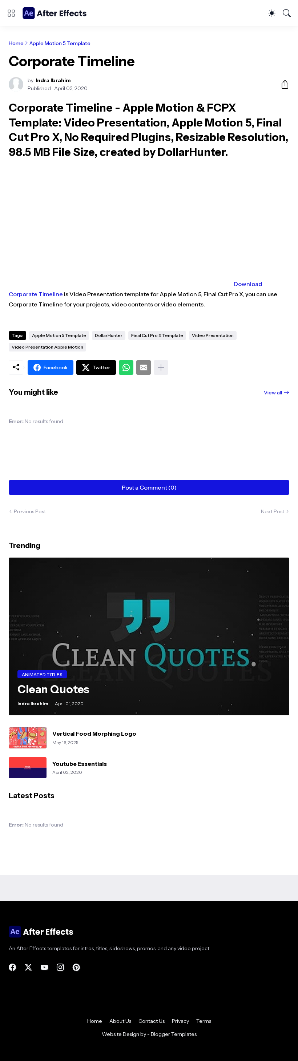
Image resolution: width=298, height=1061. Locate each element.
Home (16, 43)
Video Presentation (213, 335)
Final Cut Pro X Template (157, 335)
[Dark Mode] (271, 13)
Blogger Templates (174, 1034)
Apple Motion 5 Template (59, 43)
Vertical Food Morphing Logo (94, 733)
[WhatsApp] (126, 367)
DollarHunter (108, 335)
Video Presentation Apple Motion (47, 347)
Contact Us (151, 1021)
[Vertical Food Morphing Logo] (28, 737)
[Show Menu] (11, 13)
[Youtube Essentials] (28, 768)
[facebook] (12, 967)
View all (273, 392)
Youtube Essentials (79, 763)
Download (248, 284)
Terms (203, 1021)
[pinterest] (76, 967)
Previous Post (30, 511)
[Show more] (161, 367)
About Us (120, 1021)
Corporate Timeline (36, 294)
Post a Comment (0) (149, 487)
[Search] (286, 13)
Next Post (272, 511)
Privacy (180, 1021)
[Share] (282, 84)
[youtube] (44, 967)
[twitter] (28, 967)
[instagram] (60, 967)
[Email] (143, 367)
